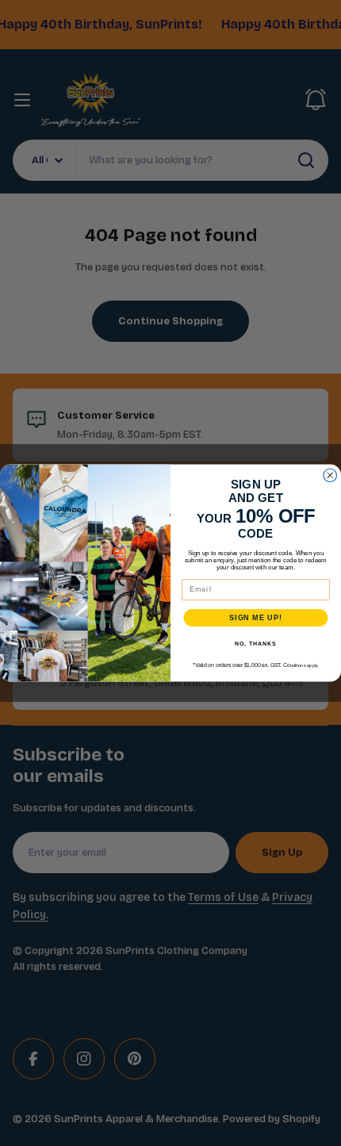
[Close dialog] (330, 475)
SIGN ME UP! (255, 617)
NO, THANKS (255, 644)
